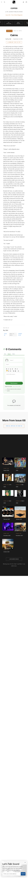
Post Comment (14, 383)
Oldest (13, 353)
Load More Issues (14, 559)
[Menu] (1, 2)
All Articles (9, 23)
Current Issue (20, 334)
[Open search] (4, 2)
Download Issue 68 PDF (15, 42)
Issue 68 (5, 334)
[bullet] (10, 371)
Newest (9, 353)
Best (5, 353)
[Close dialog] (25, 862)
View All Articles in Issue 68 (14, 425)
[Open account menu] (23, 2)
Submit (23, 873)
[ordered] (9, 371)
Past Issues (18, 23)
